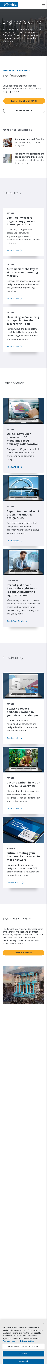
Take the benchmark (24, 100)
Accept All (23, 1361)
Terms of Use (9, 1341)
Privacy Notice (27, 1341)
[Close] (44, 1323)
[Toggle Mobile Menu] (43, 4)
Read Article (13, 466)
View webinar (13, 882)
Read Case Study (15, 621)
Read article (24, 110)
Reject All (23, 1354)
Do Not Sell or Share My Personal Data (23, 1346)
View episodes (23, 952)
